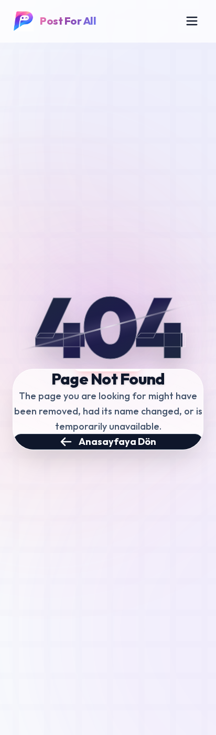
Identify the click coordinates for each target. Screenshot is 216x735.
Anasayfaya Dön (117, 441)
